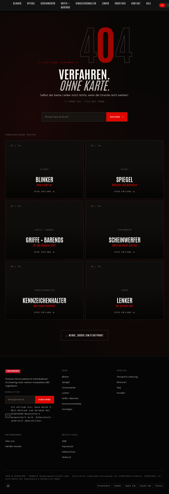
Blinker (65, 376)
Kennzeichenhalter (72, 403)
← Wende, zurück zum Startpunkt (84, 335)
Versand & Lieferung (127, 376)
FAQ (119, 387)
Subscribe (44, 399)
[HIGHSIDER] (12, 372)
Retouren (121, 382)
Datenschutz (43, 417)
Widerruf (66, 457)
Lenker (65, 393)
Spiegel (66, 382)
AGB (64, 441)
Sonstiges (67, 409)
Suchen (115, 116)
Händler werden (13, 446)
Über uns (10, 441)
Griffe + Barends (70, 398)
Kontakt (121, 393)
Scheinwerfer (69, 387)
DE (162, 5)
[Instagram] (8, 486)
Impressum (67, 446)
